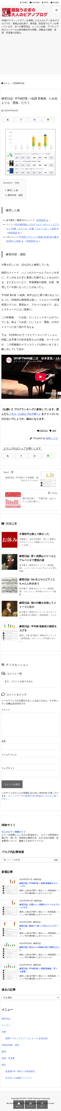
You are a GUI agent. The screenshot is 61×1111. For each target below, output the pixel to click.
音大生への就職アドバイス (18, 1077)
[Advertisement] (30, 57)
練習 (54, 430)
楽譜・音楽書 (8, 1058)
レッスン (6, 1025)
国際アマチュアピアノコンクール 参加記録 (26, 1038)
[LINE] (48, 119)
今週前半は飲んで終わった (34, 533)
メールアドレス (9, 754)
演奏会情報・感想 (10, 1045)
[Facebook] (21, 119)
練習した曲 (11, 190)
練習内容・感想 (14, 195)
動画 (4, 1051)
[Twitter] (8, 119)
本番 (4, 1031)
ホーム (7, 83)
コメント (5, 709)
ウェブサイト (8, 768)
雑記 (4, 1064)
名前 (3, 741)
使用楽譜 (41, 220)
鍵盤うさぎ (52, 438)
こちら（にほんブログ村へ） (25, 413)
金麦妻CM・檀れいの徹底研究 (20, 1071)
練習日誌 (20, 83)
